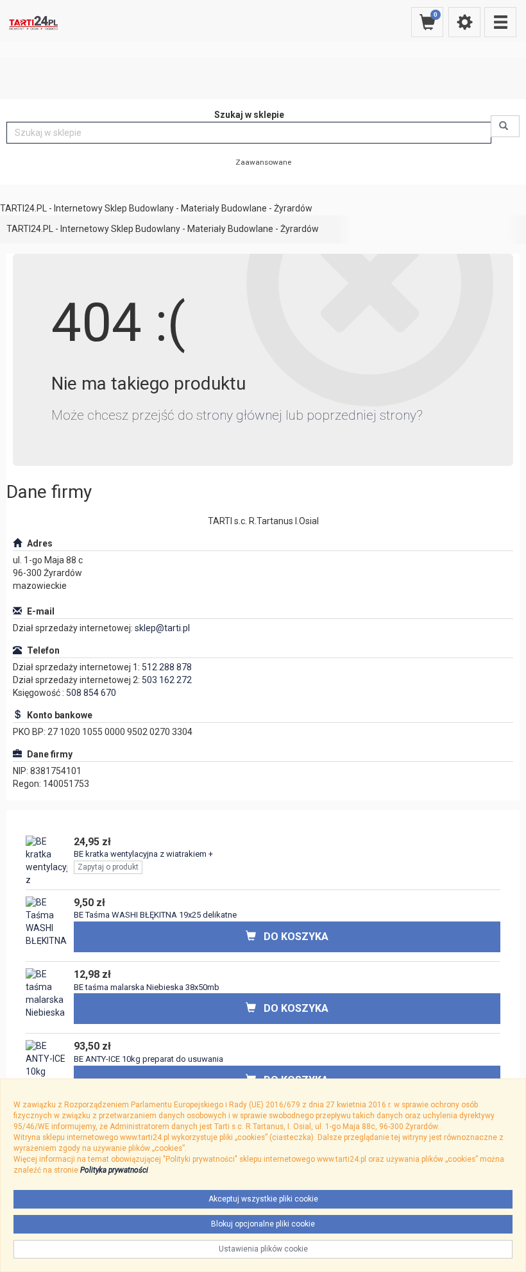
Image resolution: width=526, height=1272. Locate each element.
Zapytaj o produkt (108, 867)
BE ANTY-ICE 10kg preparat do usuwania (148, 1059)
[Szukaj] (505, 126)
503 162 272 (167, 680)
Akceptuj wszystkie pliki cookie (263, 1198)
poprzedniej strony (361, 415)
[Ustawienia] (464, 22)
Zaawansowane (263, 162)
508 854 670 (91, 693)
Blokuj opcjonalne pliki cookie (263, 1223)
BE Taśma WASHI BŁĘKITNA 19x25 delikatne (155, 915)
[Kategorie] (500, 22)
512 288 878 (167, 667)
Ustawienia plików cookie (263, 1248)
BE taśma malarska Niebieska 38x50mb (146, 987)
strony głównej (239, 415)
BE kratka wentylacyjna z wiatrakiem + (143, 854)
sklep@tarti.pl (162, 628)
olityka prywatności (116, 1170)
